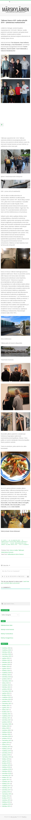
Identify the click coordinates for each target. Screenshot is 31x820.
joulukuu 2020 (6, 722)
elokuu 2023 (5, 683)
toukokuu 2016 (6, 800)
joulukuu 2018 (6, 755)
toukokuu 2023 (6, 685)
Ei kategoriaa (12, 541)
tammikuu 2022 (6, 699)
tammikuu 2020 (6, 736)
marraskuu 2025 (6, 656)
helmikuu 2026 (6, 652)
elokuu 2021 (5, 709)
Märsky (3, 544)
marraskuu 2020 (6, 724)
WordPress (24, 816)
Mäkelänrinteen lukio (20, 543)
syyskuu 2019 (6, 742)
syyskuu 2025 (6, 658)
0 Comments (25, 544)
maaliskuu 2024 (6, 672)
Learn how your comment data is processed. (15, 582)
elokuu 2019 (5, 744)
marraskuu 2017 (6, 775)
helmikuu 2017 (6, 787)
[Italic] (5, 576)
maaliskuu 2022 (6, 697)
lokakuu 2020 (6, 726)
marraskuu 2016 (6, 794)
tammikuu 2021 (6, 720)
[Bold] (2, 576)
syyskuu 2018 (6, 761)
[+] (23, 576)
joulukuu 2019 (6, 738)
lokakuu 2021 (6, 705)
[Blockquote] (15, 576)
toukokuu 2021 (6, 714)
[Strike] (9, 576)
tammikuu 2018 (6, 773)
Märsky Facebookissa (7, 633)
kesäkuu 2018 (6, 763)
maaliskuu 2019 (6, 751)
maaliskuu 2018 (6, 769)
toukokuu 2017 (6, 781)
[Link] (19, 576)
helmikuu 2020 (6, 734)
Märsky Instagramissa (7, 638)
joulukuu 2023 (6, 679)
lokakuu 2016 (6, 796)
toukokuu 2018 (6, 765)
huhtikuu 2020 (6, 732)
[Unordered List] (13, 576)
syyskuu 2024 (6, 668)
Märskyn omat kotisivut (7, 629)
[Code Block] (17, 576)
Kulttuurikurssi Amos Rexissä (15, 554)
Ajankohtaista (5, 541)
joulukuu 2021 (6, 701)
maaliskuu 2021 (6, 716)
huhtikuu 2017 (6, 783)
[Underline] (7, 576)
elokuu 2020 (5, 728)
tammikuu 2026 (6, 654)
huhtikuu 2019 (6, 748)
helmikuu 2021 (6, 718)
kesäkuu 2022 (6, 695)
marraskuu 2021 (6, 703)
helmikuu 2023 (6, 687)
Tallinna (8, 544)
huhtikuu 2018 (6, 767)
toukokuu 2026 (6, 648)
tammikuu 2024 (6, 677)
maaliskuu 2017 (6, 785)
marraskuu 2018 (6, 757)
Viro (16, 544)
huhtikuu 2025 (6, 660)
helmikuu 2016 (6, 806)
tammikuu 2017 (6, 790)
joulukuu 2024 (6, 664)
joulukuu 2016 (6, 792)
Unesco (12, 544)
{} (21, 576)
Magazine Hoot (14, 816)
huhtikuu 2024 (6, 670)
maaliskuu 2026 (6, 650)
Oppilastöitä (4, 543)
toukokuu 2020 (6, 730)
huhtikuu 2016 (6, 802)
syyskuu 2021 (6, 707)
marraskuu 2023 (6, 681)
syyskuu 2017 (6, 779)
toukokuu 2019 (6, 746)
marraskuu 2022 (6, 691)
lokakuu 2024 (6, 666)
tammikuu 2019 (6, 753)
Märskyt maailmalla (22, 541)
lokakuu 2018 (6, 759)
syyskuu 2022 (6, 693)
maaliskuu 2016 (6, 804)
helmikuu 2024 (6, 674)
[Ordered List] (11, 576)
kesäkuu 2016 (6, 798)
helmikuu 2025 (6, 662)
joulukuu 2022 (6, 689)
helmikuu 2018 (6, 771)
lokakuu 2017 (6, 777)
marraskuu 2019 (6, 740)
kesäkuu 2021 (6, 711)
